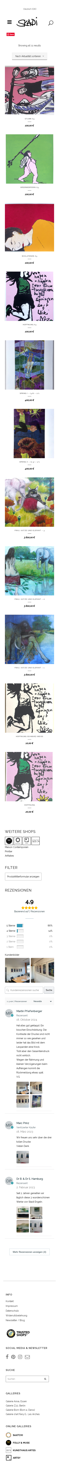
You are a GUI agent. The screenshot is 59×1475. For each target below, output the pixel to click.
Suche (49, 990)
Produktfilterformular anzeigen (23, 876)
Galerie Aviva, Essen (16, 1401)
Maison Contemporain (16, 847)
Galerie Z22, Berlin (15, 1405)
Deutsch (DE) (29, 9)
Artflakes (9, 855)
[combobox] (29, 56)
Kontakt (10, 1301)
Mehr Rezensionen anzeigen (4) (29, 1252)
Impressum (12, 1306)
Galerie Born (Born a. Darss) (20, 1410)
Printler (8, 851)
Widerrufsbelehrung (16, 1316)
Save (12, 34)
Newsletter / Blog (15, 1320)
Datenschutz (12, 1311)
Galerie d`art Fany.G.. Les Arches (23, 1414)
